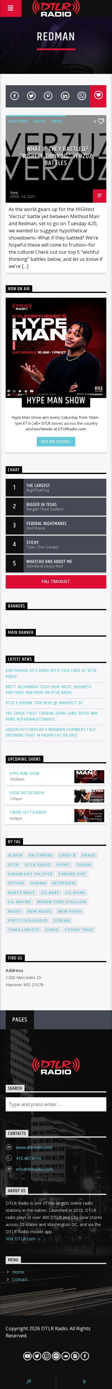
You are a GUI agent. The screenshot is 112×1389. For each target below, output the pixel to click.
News (57, 121)
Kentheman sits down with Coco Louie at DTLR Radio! (51, 673)
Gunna (38, 883)
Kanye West (21, 892)
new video (70, 911)
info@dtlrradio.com (34, 1169)
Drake (89, 855)
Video (52, 929)
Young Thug (79, 929)
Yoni (14, 192)
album (15, 855)
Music (39, 121)
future (16, 883)
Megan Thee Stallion (62, 901)
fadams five (72, 873)
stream (61, 920)
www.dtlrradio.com (34, 1147)
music (15, 911)
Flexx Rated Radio (27, 793)
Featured (18, 121)
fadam (83, 864)
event (63, 864)
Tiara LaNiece (24, 929)
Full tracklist (56, 581)
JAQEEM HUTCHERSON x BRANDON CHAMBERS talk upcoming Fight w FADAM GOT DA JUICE (51, 732)
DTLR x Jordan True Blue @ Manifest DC (44, 703)
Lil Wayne (19, 901)
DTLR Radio (38, 864)
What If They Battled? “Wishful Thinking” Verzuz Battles (56, 156)
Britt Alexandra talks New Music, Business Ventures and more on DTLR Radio (49, 689)
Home (18, 1272)
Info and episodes (56, 442)
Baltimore (41, 855)
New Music (39, 911)
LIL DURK (75, 892)
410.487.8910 (29, 1158)
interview (64, 883)
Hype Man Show (25, 773)
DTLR (13, 864)
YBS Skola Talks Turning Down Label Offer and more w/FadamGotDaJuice (52, 716)
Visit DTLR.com (21, 1238)
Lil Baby (50, 892)
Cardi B (67, 855)
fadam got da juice (30, 873)
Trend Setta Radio (28, 812)
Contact (19, 1279)
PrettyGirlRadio (27, 920)
